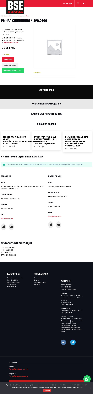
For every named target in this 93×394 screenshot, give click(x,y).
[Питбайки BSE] (15, 7)
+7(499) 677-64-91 (7, 208)
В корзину (8, 59)
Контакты (37, 284)
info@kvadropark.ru (54, 216)
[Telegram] (3, 227)
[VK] (63, 342)
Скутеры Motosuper (13, 282)
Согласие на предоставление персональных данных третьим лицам (71, 329)
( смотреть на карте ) (67, 316)
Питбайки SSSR (12, 280)
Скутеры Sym (11, 284)
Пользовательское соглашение (71, 319)
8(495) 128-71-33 (9, 38)
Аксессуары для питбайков (21, 16)
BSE (2, 16)
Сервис (36, 280)
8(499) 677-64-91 (9, 40)
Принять (47, 391)
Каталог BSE (7, 16)
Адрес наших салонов (11, 42)
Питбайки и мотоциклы (15, 278)
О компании (38, 278)
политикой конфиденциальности (70, 387)
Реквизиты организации (68, 289)
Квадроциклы (11, 286)
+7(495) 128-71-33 (54, 206)
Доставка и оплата (40, 282)
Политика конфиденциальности (71, 321)
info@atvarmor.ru (7, 218)
